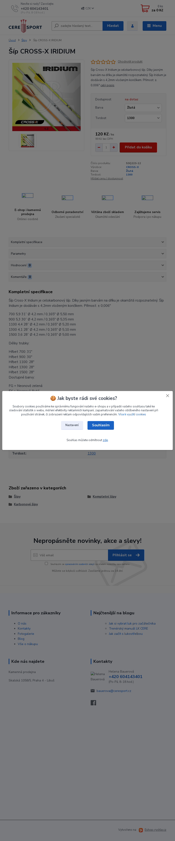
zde (105, 440)
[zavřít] (167, 395)
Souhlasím (101, 425)
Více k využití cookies (132, 414)
